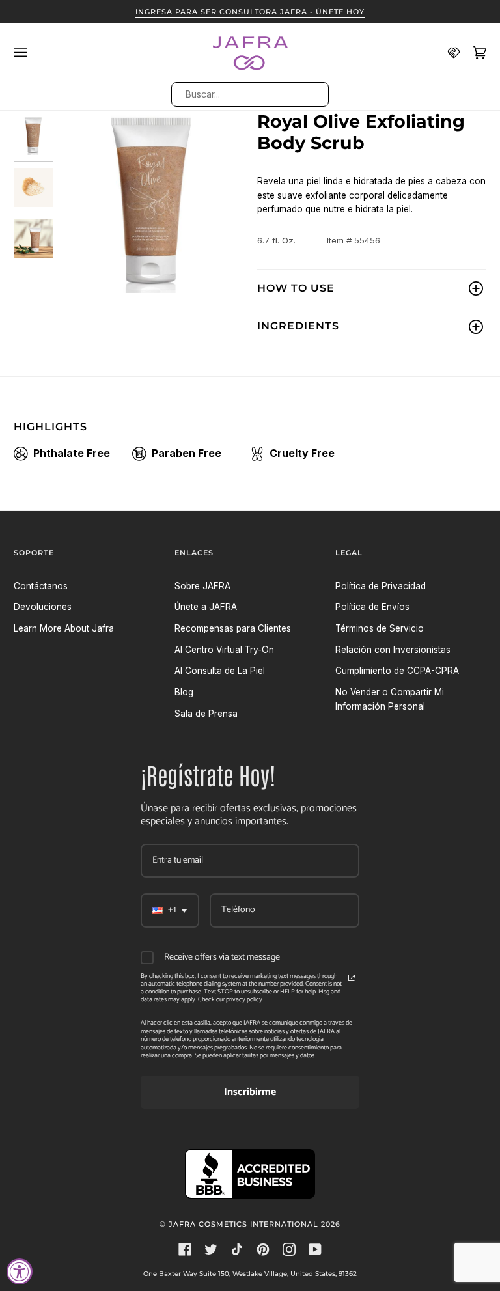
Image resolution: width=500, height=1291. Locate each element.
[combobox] (249, 94)
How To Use (296, 288)
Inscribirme (250, 1092)
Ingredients (298, 326)
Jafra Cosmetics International (243, 1224)
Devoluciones (43, 607)
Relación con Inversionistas (393, 650)
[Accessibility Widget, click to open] (20, 1271)
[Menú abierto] (27, 52)
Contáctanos (41, 586)
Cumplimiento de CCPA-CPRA (397, 670)
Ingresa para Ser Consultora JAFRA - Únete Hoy (250, 11)
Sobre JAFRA (202, 586)
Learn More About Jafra (64, 628)
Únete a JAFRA (205, 607)
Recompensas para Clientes (232, 628)
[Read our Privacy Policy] (351, 978)
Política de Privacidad (380, 586)
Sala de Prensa (206, 713)
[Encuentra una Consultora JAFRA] (447, 52)
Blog (183, 692)
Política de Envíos (372, 607)
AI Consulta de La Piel (219, 670)
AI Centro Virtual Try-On (224, 650)
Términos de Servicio (379, 628)
